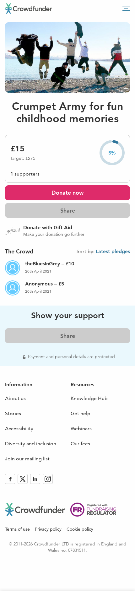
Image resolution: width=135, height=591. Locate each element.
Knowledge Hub (89, 398)
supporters (25, 174)
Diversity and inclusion (30, 444)
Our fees (80, 444)
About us (15, 398)
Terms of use (17, 529)
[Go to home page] (28, 8)
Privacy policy (48, 529)
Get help (80, 413)
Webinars (81, 428)
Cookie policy (80, 529)
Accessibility (19, 428)
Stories (13, 413)
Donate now (67, 192)
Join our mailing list (27, 459)
